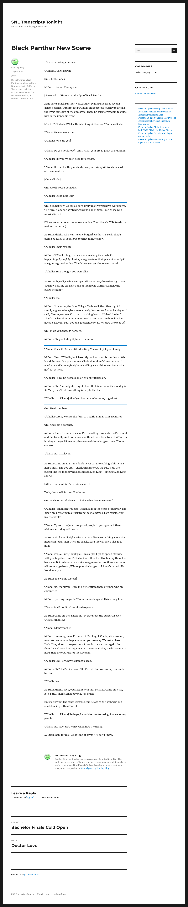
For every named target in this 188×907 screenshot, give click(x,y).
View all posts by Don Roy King (95, 768)
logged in (31, 797)
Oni (32, 92)
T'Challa (22, 98)
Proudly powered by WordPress (51, 894)
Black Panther (18, 80)
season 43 (16, 95)
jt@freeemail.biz (32, 874)
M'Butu (14, 92)
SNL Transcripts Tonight (36, 22)
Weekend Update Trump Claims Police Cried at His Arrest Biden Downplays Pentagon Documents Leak (155, 111)
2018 (13, 76)
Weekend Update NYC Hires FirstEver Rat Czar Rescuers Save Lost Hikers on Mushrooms (157, 121)
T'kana (30, 98)
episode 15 (23, 86)
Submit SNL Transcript (146, 93)
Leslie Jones (28, 89)
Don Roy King (17, 67)
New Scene (24, 92)
